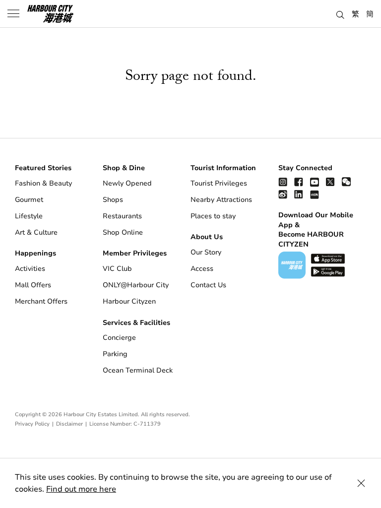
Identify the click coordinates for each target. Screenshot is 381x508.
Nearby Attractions (221, 199)
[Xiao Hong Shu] (314, 194)
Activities (30, 268)
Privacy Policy (32, 424)
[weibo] (282, 194)
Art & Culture (36, 232)
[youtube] (314, 182)
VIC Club (117, 268)
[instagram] (282, 182)
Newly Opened (127, 183)
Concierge (119, 337)
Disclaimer (69, 424)
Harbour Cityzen (129, 301)
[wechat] (346, 182)
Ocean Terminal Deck (138, 370)
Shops (113, 199)
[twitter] (330, 182)
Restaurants (122, 216)
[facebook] (298, 182)
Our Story (205, 252)
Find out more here (81, 489)
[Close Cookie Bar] (361, 483)
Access (201, 268)
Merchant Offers (41, 301)
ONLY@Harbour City (136, 285)
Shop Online (123, 232)
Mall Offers (33, 285)
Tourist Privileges (218, 183)
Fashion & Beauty (43, 183)
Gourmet (29, 199)
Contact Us (208, 285)
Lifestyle (29, 216)
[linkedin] (298, 194)
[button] (340, 13)
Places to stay (213, 216)
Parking (115, 354)
